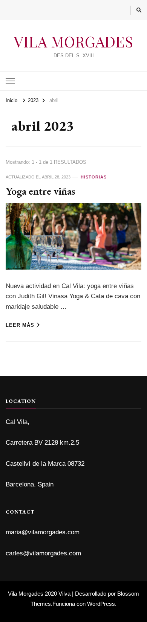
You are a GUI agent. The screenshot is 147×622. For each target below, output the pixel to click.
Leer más (20, 325)
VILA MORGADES (73, 41)
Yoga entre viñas (40, 191)
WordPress (101, 604)
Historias (94, 177)
